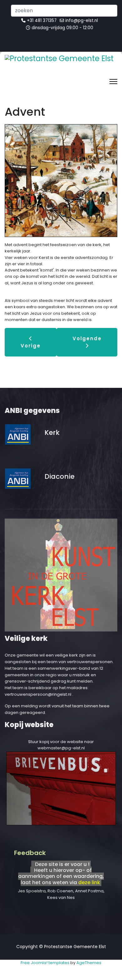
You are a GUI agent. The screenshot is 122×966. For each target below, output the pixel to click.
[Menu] (113, 81)
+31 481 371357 (42, 21)
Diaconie (59, 476)
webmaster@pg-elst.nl (61, 748)
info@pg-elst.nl (81, 21)
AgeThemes (88, 963)
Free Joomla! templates (45, 963)
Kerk (51, 432)
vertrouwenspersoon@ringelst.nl (38, 694)
